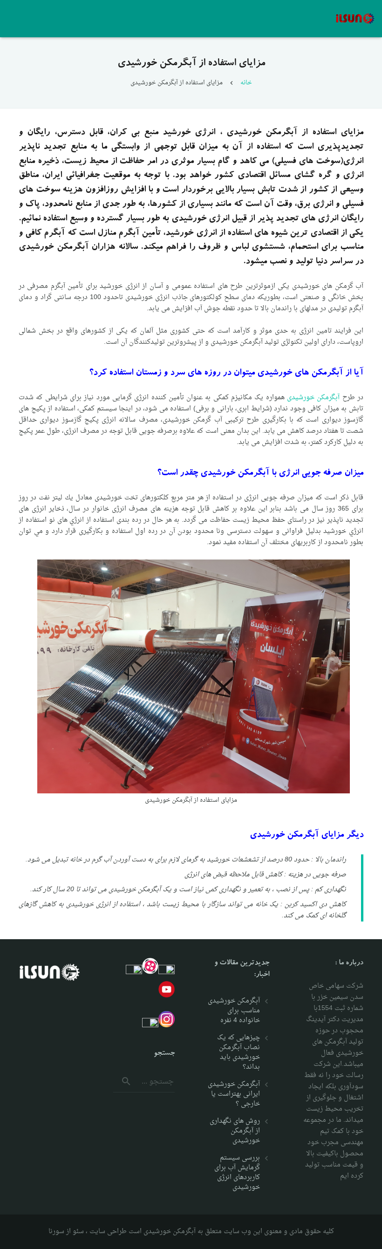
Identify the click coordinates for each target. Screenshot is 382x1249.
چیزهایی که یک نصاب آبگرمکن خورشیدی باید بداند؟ (238, 1052)
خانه (246, 83)
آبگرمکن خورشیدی (313, 397)
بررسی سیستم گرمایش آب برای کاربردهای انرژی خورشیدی (237, 1172)
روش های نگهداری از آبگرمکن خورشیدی (235, 1131)
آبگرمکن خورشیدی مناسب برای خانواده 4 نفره (234, 1010)
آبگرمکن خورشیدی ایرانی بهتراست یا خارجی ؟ (234, 1094)
